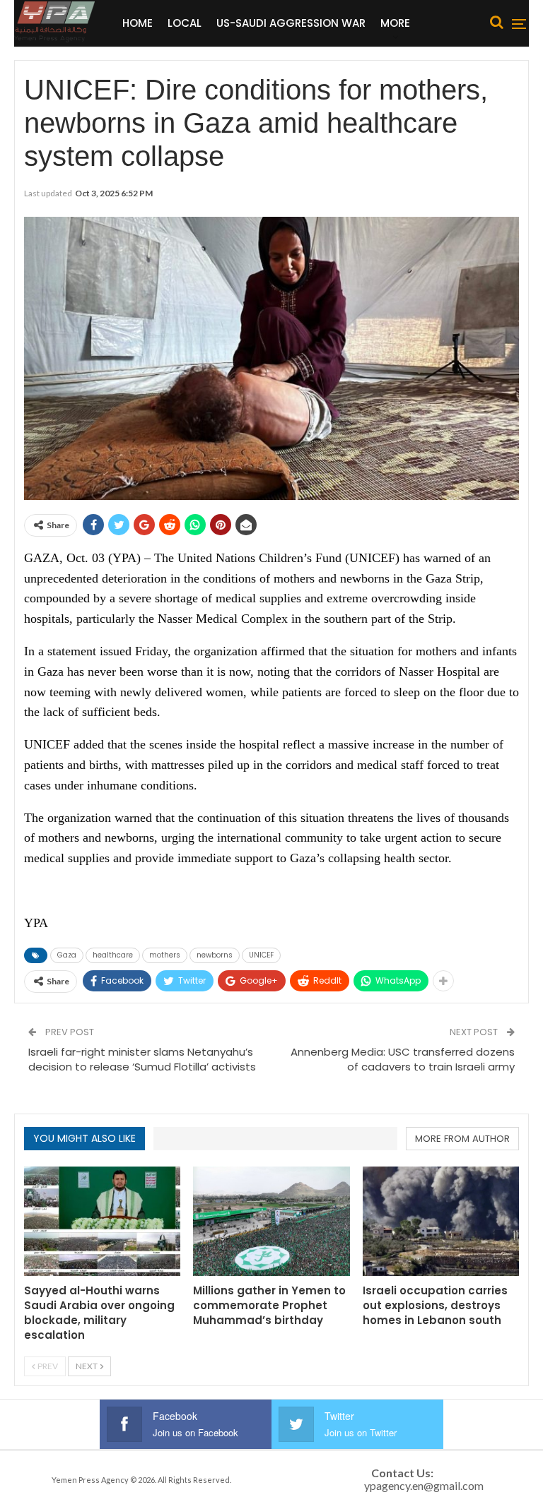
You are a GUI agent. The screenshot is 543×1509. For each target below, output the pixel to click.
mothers (164, 955)
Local (185, 23)
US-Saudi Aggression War (291, 23)
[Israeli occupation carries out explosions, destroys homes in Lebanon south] (441, 1221)
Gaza (66, 955)
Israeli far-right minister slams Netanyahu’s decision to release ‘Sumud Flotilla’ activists (143, 1066)
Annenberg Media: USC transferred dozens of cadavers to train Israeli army (403, 1059)
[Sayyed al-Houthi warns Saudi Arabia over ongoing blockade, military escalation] (102, 1221)
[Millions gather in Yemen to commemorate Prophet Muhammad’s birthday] (271, 1221)
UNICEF (261, 955)
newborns (215, 955)
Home (137, 23)
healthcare (113, 955)
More (395, 23)
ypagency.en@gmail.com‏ (424, 1485)
